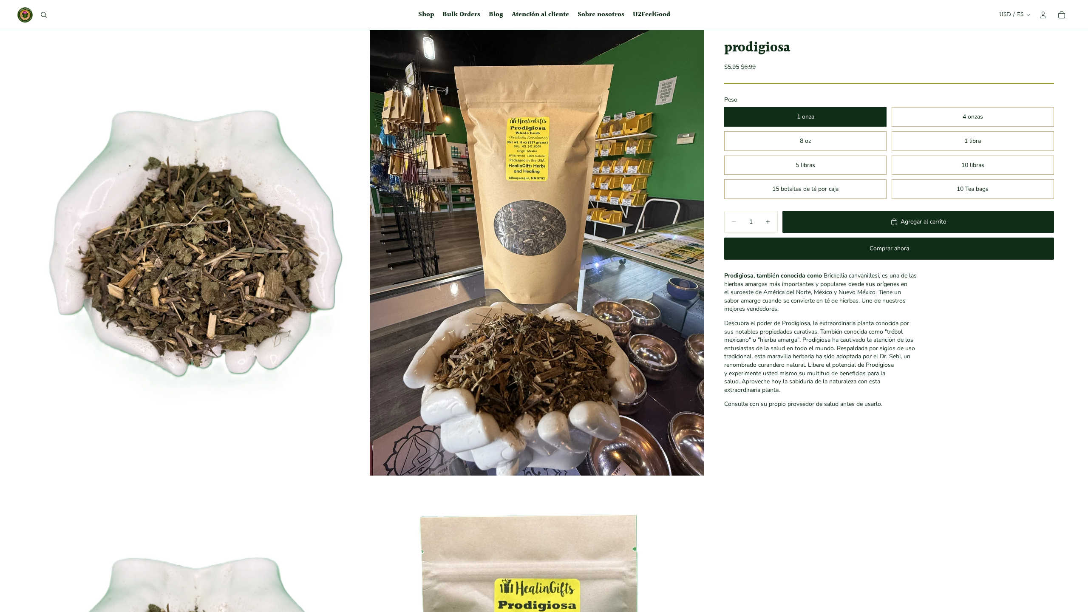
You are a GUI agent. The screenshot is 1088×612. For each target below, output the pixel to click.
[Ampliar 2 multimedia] (537, 253)
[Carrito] (1061, 15)
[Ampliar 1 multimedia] (201, 253)
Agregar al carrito (923, 222)
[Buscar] (43, 15)
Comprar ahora (889, 248)
